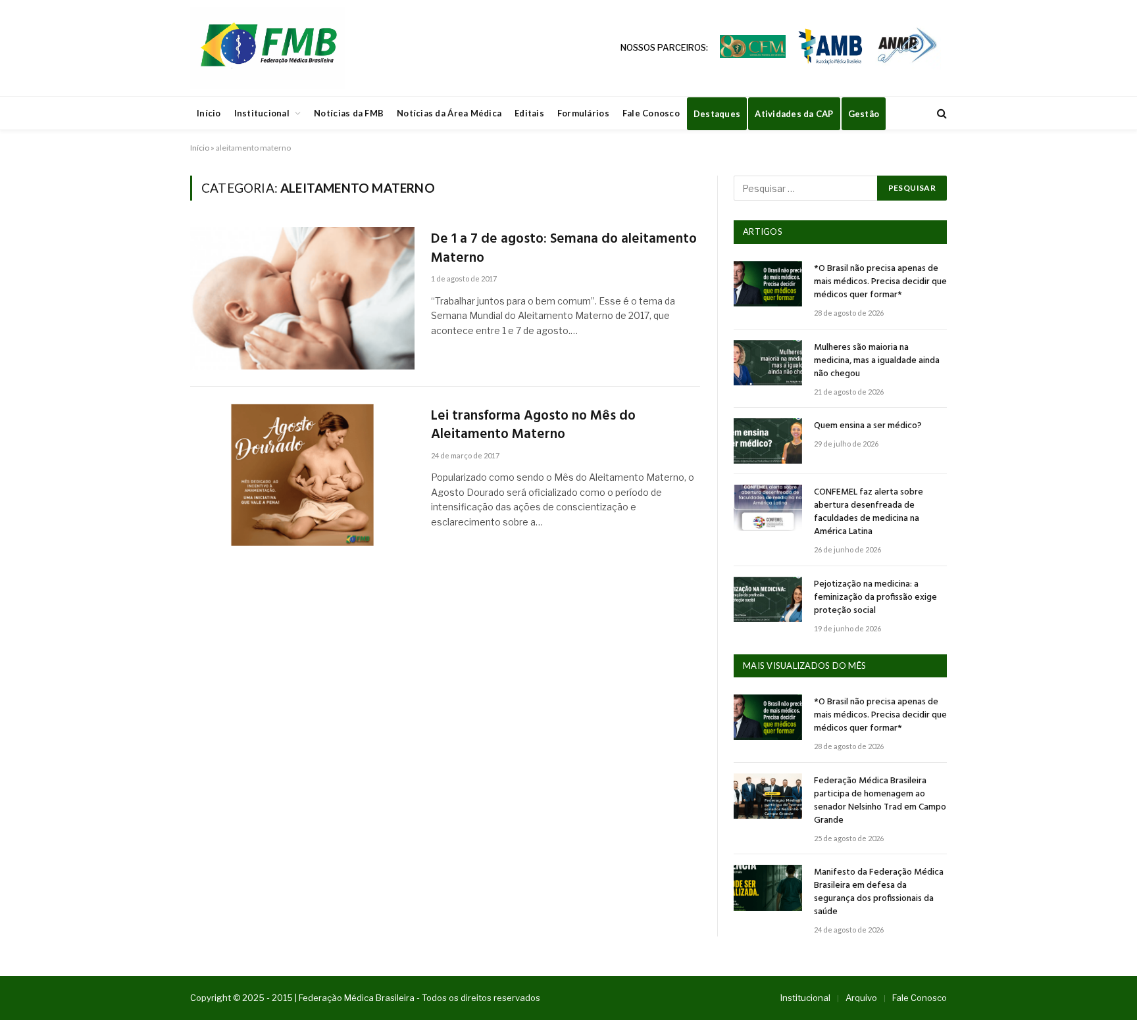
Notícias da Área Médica (449, 113)
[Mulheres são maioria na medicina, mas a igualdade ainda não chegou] (768, 362)
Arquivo (861, 997)
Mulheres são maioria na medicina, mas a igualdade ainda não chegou (877, 361)
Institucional (262, 113)
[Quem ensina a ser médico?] (768, 441)
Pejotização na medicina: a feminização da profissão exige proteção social (875, 598)
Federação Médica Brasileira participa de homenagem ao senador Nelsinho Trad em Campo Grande (880, 801)
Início (209, 113)
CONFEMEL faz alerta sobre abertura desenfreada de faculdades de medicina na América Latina (868, 512)
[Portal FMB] (267, 48)
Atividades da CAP (794, 114)
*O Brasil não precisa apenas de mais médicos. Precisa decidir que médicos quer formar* (880, 282)
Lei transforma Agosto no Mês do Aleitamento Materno (533, 426)
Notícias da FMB (349, 113)
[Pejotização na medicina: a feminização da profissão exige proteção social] (768, 599)
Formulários (583, 113)
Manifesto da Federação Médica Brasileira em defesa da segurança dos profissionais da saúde (879, 892)
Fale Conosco (651, 113)
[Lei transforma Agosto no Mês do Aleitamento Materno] (302, 475)
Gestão (864, 114)
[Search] (940, 113)
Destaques (717, 114)
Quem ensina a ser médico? (868, 426)
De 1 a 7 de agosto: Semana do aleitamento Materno (564, 249)
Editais (529, 113)
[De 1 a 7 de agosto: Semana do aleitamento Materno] (302, 298)
